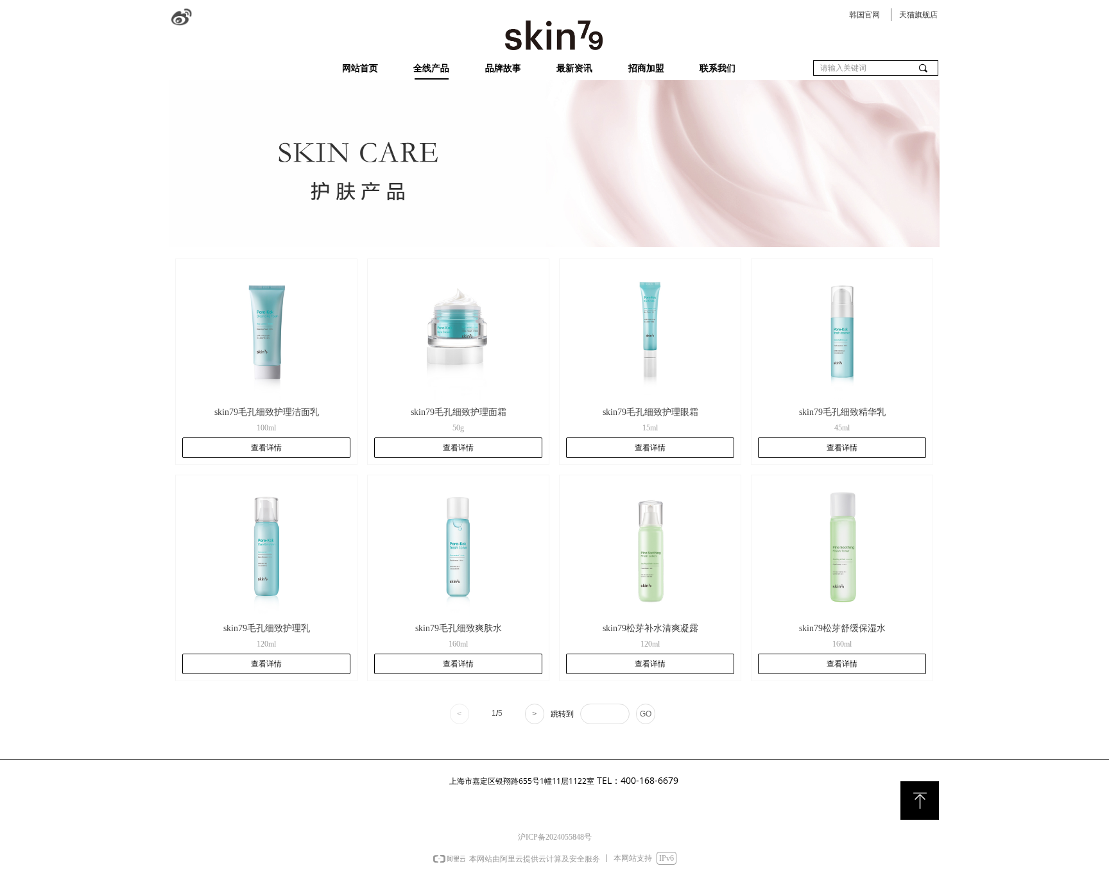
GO (645, 713)
